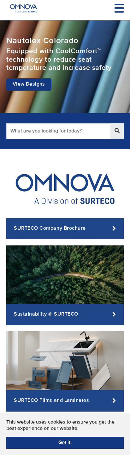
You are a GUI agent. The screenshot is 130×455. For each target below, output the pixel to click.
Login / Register (65, 99)
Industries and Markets (65, 41)
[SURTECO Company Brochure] (65, 188)
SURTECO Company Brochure (50, 228)
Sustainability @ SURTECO (46, 314)
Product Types (65, 55)
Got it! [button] (65, 442)
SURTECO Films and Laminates (51, 400)
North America (65, 85)
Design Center (65, 70)
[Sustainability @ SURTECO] (65, 274)
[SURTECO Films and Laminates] (65, 360)
